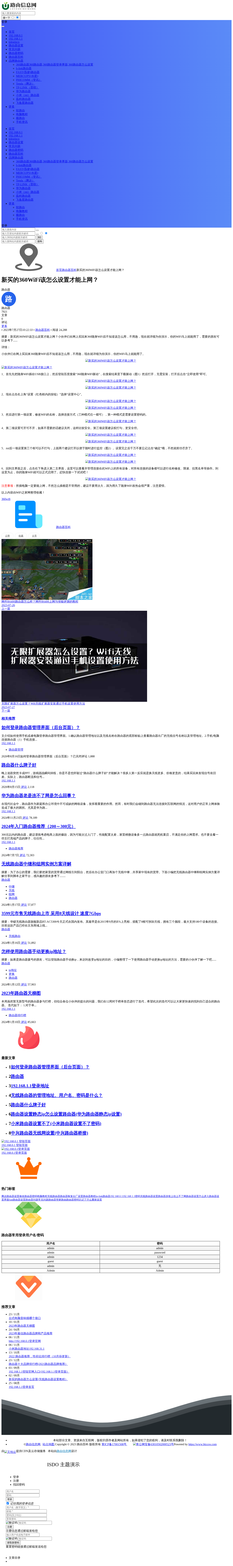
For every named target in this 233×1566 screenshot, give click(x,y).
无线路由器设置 (149, 1196)
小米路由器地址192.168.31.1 (26, 1348)
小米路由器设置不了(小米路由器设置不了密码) (56, 1123)
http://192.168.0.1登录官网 (25, 1341)
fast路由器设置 (17, 1199)
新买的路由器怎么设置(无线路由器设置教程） (38, 1379)
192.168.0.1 (116, 1196)
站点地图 (49, 1444)
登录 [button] (4, 225)
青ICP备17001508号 (114, 1444)
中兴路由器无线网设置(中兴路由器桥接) (49, 1133)
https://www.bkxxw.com (202, 1444)
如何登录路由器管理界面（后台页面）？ (40, 727)
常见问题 (43, 1199)
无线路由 (14, 936)
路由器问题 (31, 1199)
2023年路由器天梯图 (21, 993)
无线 (12, 890)
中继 (12, 886)
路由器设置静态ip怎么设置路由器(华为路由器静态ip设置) (66, 1114)
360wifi (5, 499)
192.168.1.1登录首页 (21, 1386)
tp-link (99, 1196)
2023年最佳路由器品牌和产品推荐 (30, 1333)
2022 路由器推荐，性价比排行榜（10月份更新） (40, 1356)
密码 (137, 1196)
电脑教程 (42, 1196)
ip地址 (13, 970)
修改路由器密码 (28, 1196)
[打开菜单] (2, 26)
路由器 (13, 898)
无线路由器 (53, 1196)
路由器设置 (192, 1196)
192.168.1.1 (129, 1196)
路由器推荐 (16, 848)
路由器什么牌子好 (18, 765)
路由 (63, 1199)
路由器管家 (54, 1199)
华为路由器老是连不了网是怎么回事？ (38, 795)
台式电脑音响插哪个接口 (25, 1318)
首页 (59, 270)
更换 (12, 973)
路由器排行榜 (17, 1015)
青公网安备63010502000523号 (155, 1444)
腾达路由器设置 (10, 1196)
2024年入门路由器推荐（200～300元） (38, 826)
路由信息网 (33, 1444)
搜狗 (39, 241)
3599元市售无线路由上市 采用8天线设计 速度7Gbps (51, 913)
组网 (12, 894)
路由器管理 (16, 749)
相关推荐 (8, 718)
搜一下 (7, 17)
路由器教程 (89, 1196)
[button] (116, 22)
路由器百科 (69, 270)
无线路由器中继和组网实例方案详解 (36, 863)
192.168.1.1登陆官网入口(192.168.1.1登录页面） (39, 1371)
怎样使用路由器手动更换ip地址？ (33, 951)
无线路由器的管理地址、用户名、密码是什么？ (57, 1095)
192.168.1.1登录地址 (30, 1085)
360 (39, 237)
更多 (4, 326)
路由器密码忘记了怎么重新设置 (84, 1199)
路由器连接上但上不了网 (172, 1196)
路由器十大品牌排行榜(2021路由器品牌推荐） (38, 1364)
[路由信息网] (19, 9)
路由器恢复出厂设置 (71, 1196)
